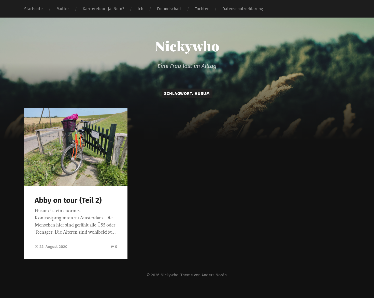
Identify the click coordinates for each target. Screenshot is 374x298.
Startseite (33, 8)
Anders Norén (214, 275)
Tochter (202, 8)
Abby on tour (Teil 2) (68, 200)
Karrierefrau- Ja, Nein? (103, 8)
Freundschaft (169, 8)
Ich (140, 8)
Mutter (62, 8)
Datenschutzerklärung (242, 8)
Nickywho (187, 46)
